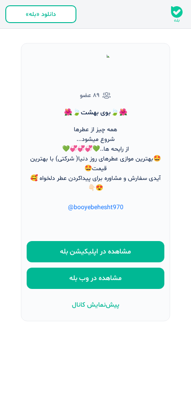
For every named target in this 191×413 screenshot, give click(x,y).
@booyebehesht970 (95, 207)
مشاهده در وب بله (95, 278)
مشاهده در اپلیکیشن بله (95, 252)
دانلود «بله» (41, 14)
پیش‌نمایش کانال (95, 305)
